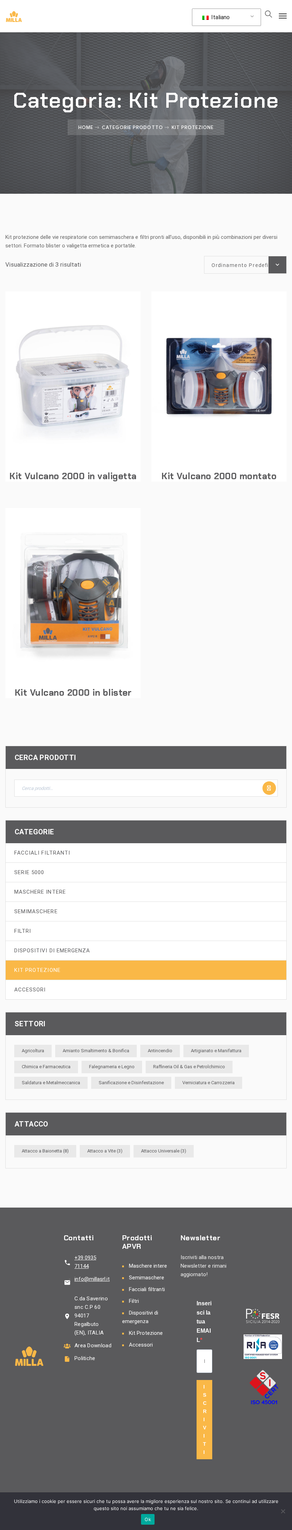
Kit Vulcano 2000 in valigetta (73, 476)
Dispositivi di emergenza (52, 950)
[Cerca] (269, 788)
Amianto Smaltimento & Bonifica (96, 1050)
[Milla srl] (13, 16)
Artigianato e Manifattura (216, 1050)
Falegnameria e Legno (112, 1066)
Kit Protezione (37, 970)
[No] (283, 1511)
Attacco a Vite (104, 1151)
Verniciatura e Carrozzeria (208, 1082)
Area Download (92, 1345)
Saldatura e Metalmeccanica (51, 1082)
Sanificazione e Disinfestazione (131, 1082)
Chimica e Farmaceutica (46, 1066)
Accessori (30, 989)
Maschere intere (40, 892)
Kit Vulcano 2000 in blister (73, 693)
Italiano (220, 17)
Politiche (84, 1358)
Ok (148, 1519)
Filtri (22, 931)
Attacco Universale (163, 1151)
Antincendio (160, 1050)
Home (85, 127)
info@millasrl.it (92, 1279)
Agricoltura (33, 1050)
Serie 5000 (29, 872)
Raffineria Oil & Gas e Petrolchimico (189, 1066)
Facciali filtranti (42, 853)
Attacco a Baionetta (45, 1151)
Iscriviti (205, 1419)
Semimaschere (36, 911)
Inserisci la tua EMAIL (204, 1321)
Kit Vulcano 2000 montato (219, 476)
